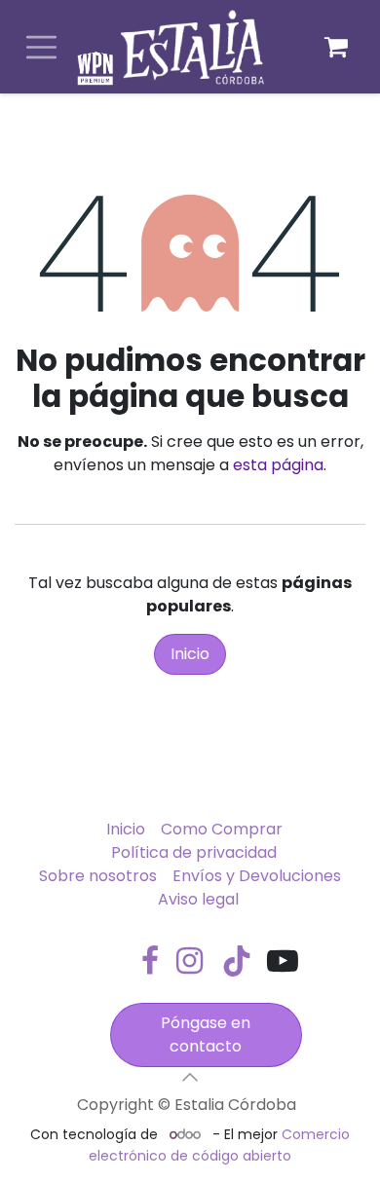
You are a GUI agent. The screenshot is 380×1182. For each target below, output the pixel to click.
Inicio (190, 654)
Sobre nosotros (98, 876)
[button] (190, 1076)
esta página (278, 465)
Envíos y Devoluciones (256, 876)
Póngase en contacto (205, 1034)
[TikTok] (236, 961)
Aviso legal (198, 899)
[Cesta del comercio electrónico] (336, 47)
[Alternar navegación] (41, 47)
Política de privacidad (194, 852)
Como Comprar (222, 829)
